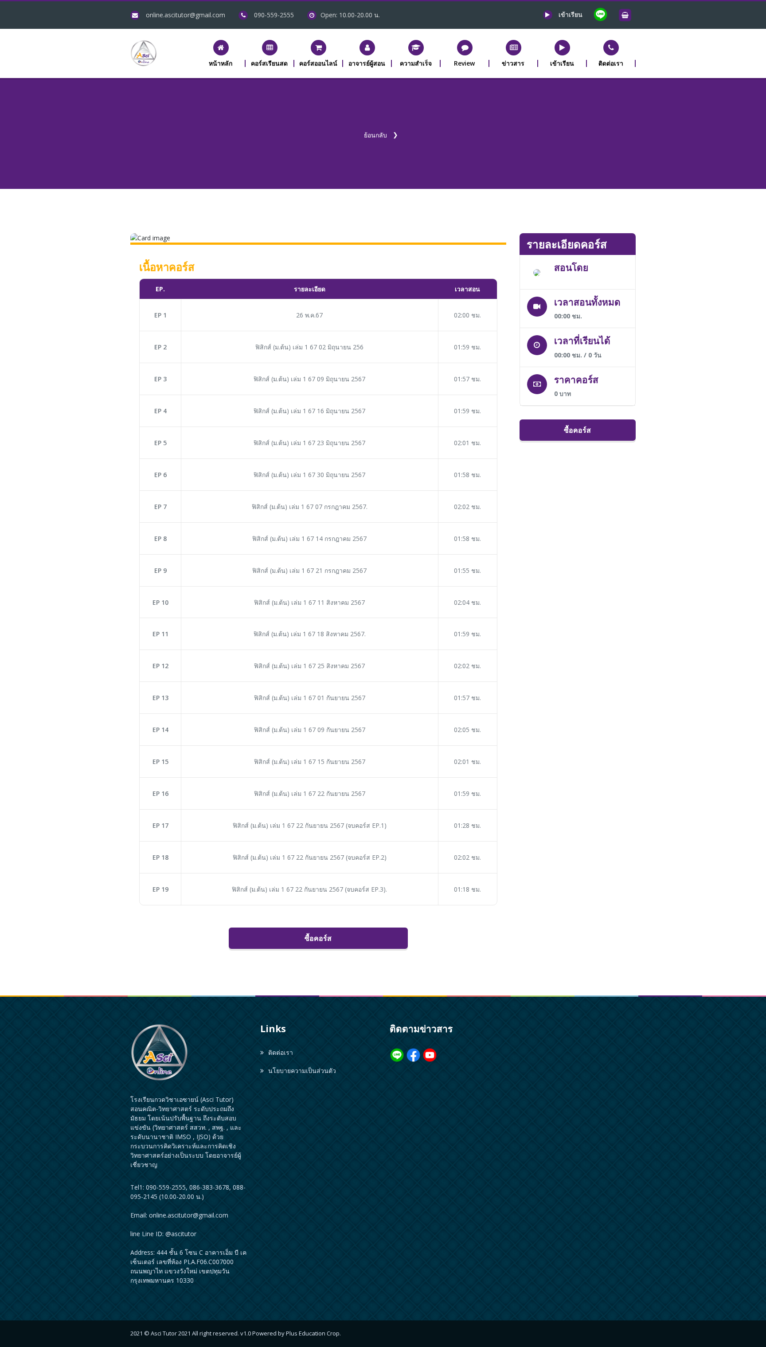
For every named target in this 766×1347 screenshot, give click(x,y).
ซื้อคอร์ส (318, 938)
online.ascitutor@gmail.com (185, 15)
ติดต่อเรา (280, 1052)
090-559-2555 (274, 15)
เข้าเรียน (571, 14)
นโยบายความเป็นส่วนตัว (302, 1070)
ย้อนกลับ (375, 135)
